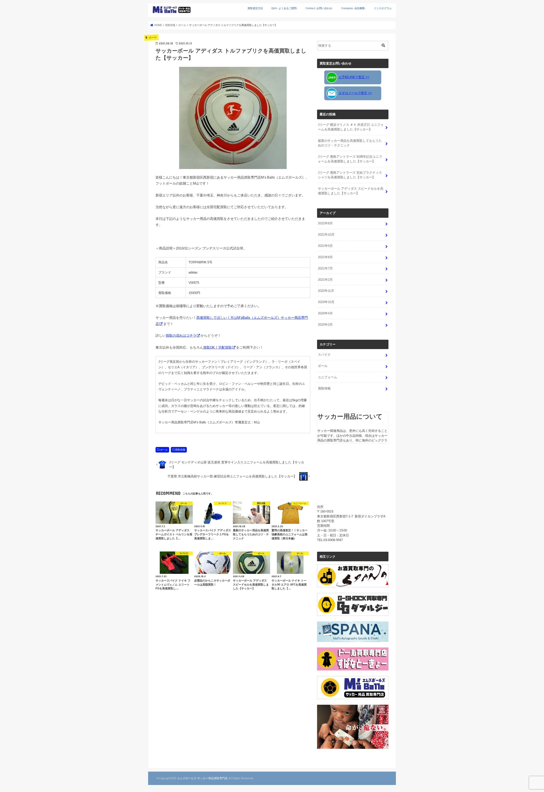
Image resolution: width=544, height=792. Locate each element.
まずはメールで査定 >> (355, 93)
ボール (164, 449)
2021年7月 (325, 268)
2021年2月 (325, 279)
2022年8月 (325, 223)
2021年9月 (325, 246)
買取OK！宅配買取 (217, 347)
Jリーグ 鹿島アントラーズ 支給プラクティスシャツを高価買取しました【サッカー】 (350, 175)
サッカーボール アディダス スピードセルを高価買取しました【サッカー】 (350, 191)
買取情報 (180, 449)
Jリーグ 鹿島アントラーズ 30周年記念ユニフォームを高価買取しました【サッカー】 (350, 159)
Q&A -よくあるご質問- (284, 8)
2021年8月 (325, 257)
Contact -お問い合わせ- (319, 8)
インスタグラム (383, 8)
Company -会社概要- (353, 8)
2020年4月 (325, 313)
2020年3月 (325, 324)
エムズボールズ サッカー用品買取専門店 (202, 778)
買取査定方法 (255, 8)
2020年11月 (326, 290)
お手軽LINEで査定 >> (354, 77)
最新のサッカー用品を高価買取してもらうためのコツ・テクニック (350, 143)
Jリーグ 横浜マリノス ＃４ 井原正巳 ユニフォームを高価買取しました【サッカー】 (351, 127)
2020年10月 (326, 302)
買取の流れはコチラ (181, 335)
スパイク (324, 354)
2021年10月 (326, 234)
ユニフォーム (327, 377)
